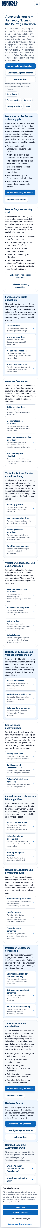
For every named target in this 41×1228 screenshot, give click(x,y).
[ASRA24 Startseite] (10, 3)
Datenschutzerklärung (16, 1224)
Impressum (29, 1224)
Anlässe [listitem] (27, 100)
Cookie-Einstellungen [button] (20, 1218)
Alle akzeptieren (20, 1212)
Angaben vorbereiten (16, 199)
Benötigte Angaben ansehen (20, 73)
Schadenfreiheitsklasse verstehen (20, 276)
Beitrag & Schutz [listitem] (14, 106)
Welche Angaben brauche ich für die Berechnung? (20, 1168)
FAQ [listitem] (28, 106)
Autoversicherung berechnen (20, 66)
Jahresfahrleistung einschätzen (20, 285)
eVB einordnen (20, 79)
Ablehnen (20, 1207)
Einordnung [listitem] (12, 94)
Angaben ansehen (15, 1095)
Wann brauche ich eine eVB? (20, 1179)
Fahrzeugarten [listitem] (13, 100)
